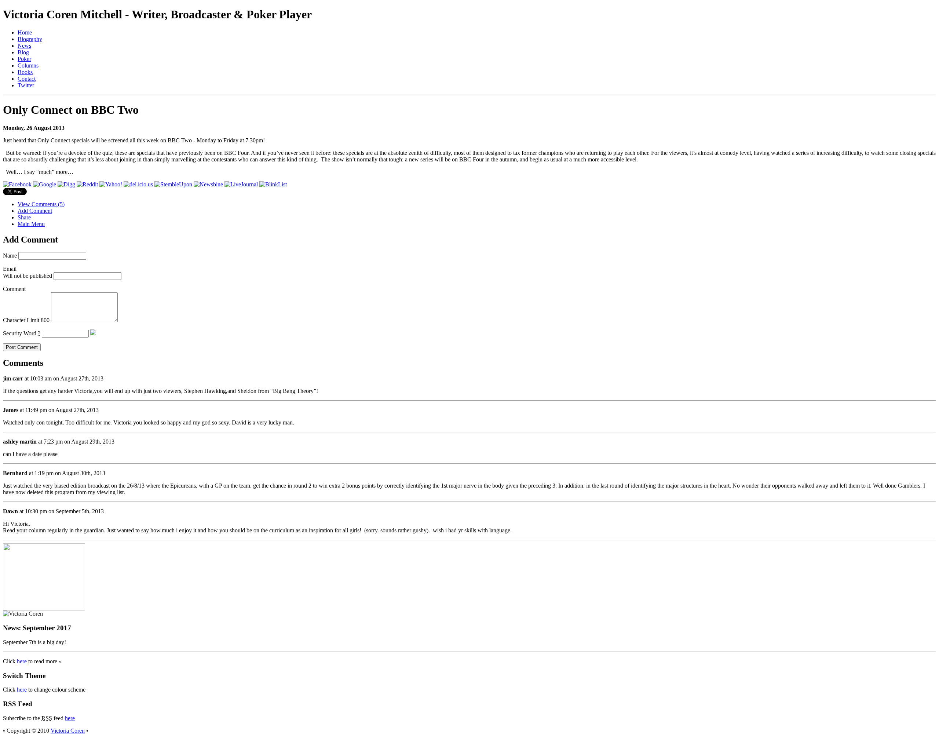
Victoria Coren (68, 731)
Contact (27, 79)
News (24, 46)
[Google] (44, 184)
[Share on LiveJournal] (241, 184)
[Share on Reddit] (87, 184)
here (22, 661)
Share (24, 217)
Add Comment (35, 211)
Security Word (21, 333)
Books (25, 72)
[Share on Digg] (66, 184)
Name (10, 255)
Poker (24, 59)
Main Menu (31, 224)
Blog (23, 52)
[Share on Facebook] (17, 184)
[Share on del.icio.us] (138, 184)
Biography (30, 39)
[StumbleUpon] (173, 184)
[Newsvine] (208, 184)
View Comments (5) (41, 204)
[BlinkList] (273, 184)
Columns (28, 65)
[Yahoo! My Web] (110, 184)
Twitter (26, 85)
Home (25, 32)
